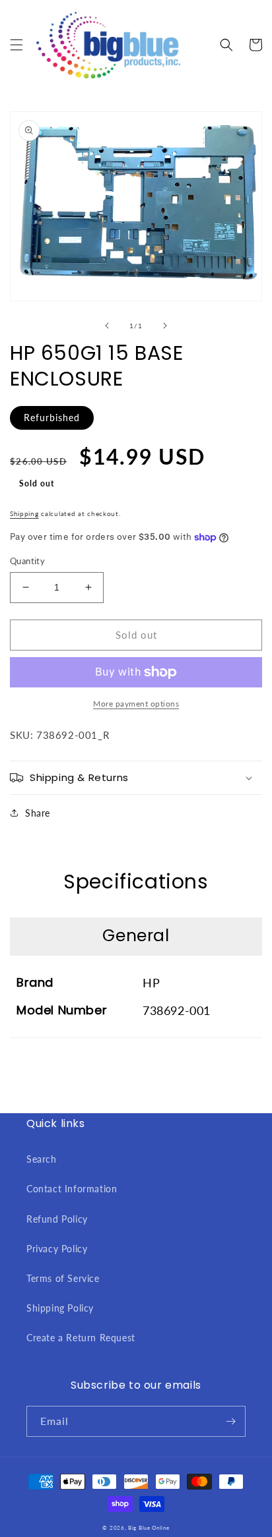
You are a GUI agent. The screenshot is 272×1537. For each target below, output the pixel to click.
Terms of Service (63, 1278)
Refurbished (52, 417)
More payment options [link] (136, 704)
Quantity (27, 561)
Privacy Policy (56, 1248)
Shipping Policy (60, 1308)
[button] (16, 44)
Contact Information (71, 1188)
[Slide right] (165, 325)
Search (41, 1159)
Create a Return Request (80, 1337)
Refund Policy (57, 1219)
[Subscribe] (230, 1421)
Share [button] (37, 813)
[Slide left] (106, 325)
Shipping (24, 513)
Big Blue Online (149, 1527)
